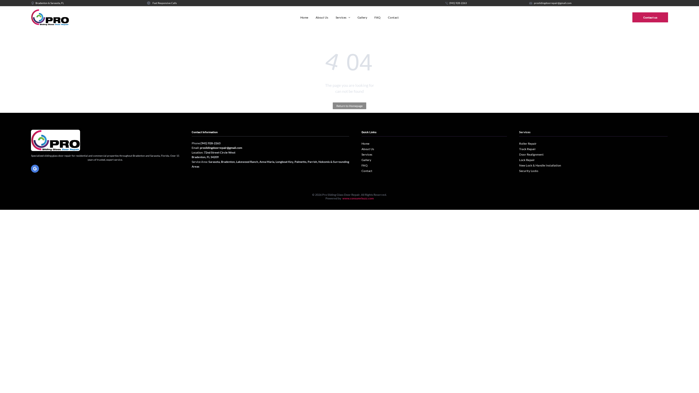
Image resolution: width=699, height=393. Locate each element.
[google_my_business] (35, 169)
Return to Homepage (349, 106)
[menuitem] (304, 17)
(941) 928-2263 (458, 3)
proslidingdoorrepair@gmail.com (553, 3)
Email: (217, 147)
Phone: (196, 143)
